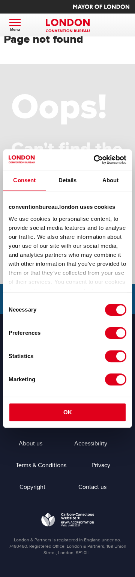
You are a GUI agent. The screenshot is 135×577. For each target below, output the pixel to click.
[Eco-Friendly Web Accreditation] (67, 521)
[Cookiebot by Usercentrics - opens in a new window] (95, 160)
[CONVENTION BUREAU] (67, 25)
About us (30, 443)
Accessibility (90, 443)
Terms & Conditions (41, 465)
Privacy (101, 465)
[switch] (115, 333)
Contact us (92, 487)
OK (67, 412)
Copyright (32, 487)
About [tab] (110, 180)
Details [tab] (67, 180)
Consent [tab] (24, 180)
